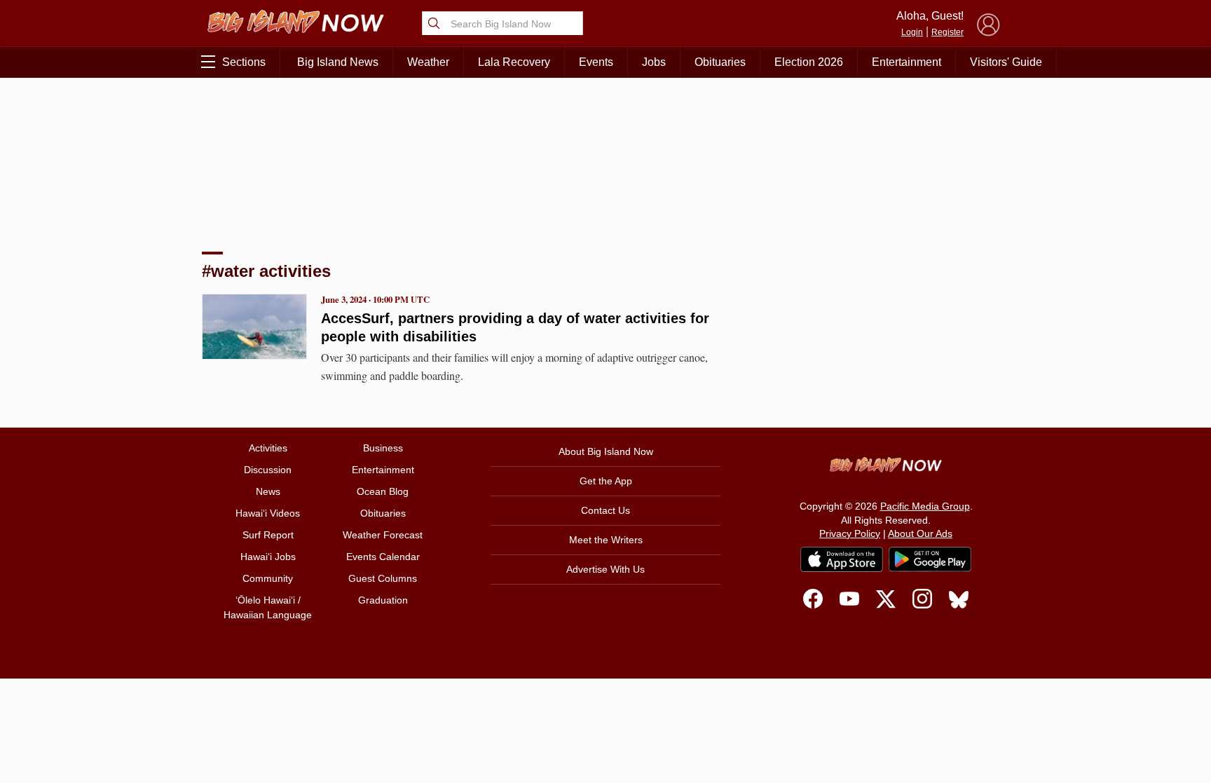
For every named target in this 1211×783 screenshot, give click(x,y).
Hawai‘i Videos (267, 513)
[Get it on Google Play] (930, 559)
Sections (244, 62)
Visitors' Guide (1006, 62)
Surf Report (268, 534)
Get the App (606, 480)
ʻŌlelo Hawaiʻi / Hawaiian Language (268, 607)
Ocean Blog (383, 491)
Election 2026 (808, 62)
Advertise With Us (605, 569)
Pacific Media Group (925, 506)
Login (912, 32)
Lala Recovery (514, 62)
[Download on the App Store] (841, 559)
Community (267, 578)
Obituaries (720, 62)
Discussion (268, 469)
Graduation (383, 600)
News (268, 491)
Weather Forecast (383, 534)
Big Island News (337, 62)
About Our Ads (920, 533)
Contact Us (605, 510)
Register (947, 32)
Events (596, 62)
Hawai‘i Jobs (268, 556)
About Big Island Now (606, 451)
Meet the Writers (606, 539)
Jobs (654, 62)
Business (383, 448)
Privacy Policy (849, 533)
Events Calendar (383, 556)
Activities (268, 448)
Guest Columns (382, 578)
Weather (428, 62)
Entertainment (906, 62)
